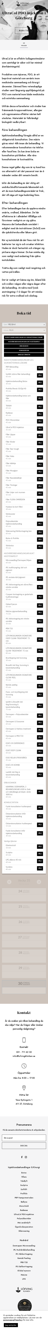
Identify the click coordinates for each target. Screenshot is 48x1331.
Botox (23, 1172)
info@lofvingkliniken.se (24, 1056)
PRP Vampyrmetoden (24, 1197)
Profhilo (23, 1193)
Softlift (24, 1189)
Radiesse (24, 1210)
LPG (24, 1279)
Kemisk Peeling (24, 1258)
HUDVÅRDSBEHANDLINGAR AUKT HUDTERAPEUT (24, 341)
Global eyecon (24, 1270)
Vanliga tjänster (24, 354)
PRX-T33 (24, 1262)
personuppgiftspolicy (12, 1320)
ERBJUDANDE (24, 346)
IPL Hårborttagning (24, 1254)
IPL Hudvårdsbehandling (24, 1250)
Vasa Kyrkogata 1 (24, 1099)
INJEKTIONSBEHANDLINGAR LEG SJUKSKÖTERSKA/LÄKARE (24, 337)
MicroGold (24, 1206)
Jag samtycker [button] (10, 1325)
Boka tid (24, 30)
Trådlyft (24, 1181)
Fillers (24, 1177)
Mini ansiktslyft (24, 1222)
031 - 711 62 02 (24, 1052)
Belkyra (24, 1202)
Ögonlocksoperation (24, 1227)
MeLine (24, 1275)
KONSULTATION (24, 350)
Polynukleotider (24, 1218)
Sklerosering (24, 1231)
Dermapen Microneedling (24, 1245)
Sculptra (24, 1185)
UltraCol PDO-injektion (24, 1214)
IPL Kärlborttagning (24, 1266)
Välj (40, 368)
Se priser (24, 44)
